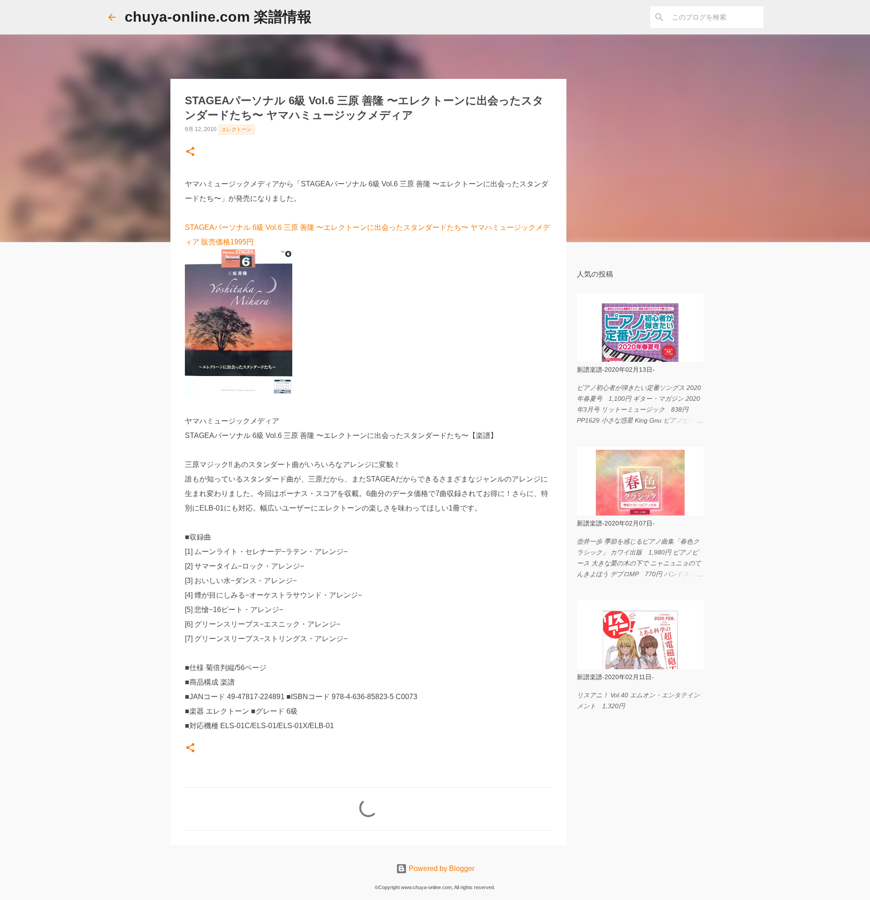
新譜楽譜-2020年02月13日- (616, 369)
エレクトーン (236, 129)
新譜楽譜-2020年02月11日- (615, 677)
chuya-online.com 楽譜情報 (218, 17)
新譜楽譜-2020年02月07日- (616, 523)
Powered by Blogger (440, 868)
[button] (190, 152)
